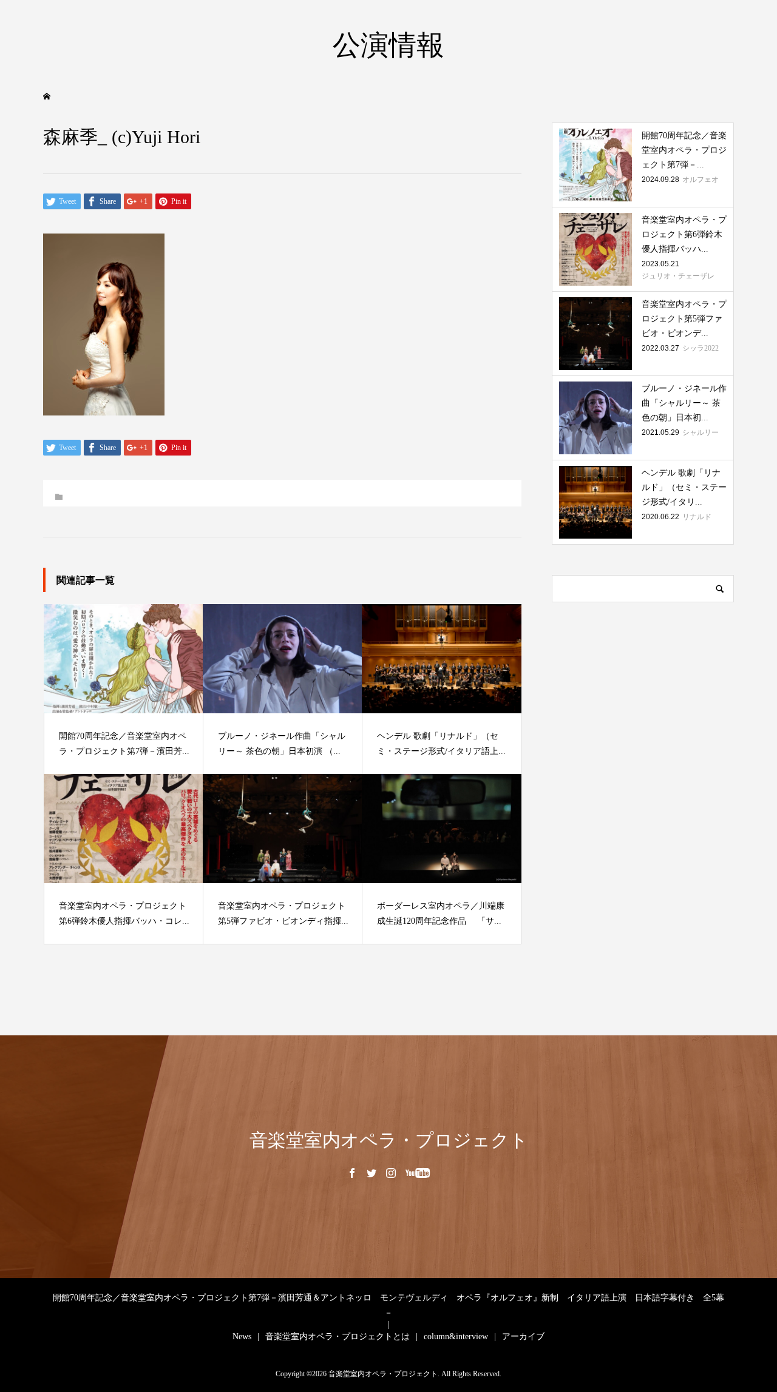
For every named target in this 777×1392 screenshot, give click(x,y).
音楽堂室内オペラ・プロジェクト (388, 1140)
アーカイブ (523, 1336)
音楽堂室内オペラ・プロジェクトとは (337, 1336)
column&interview (456, 1336)
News (241, 1336)
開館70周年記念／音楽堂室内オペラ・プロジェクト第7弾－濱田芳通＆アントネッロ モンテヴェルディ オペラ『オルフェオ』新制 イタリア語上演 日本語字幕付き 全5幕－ (388, 1305)
